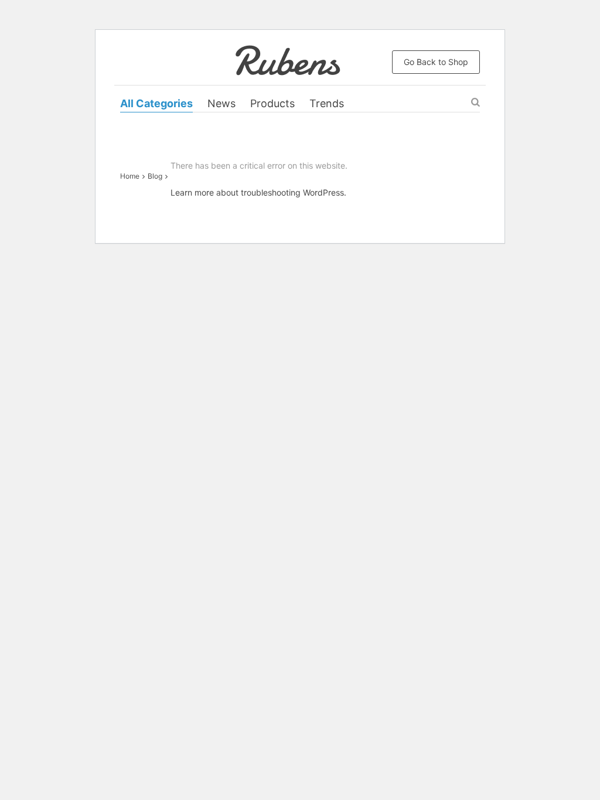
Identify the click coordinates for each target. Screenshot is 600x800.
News (221, 103)
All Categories (156, 103)
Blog (155, 176)
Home (129, 176)
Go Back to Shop (436, 62)
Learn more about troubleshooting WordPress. (258, 192)
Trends (326, 103)
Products (272, 103)
